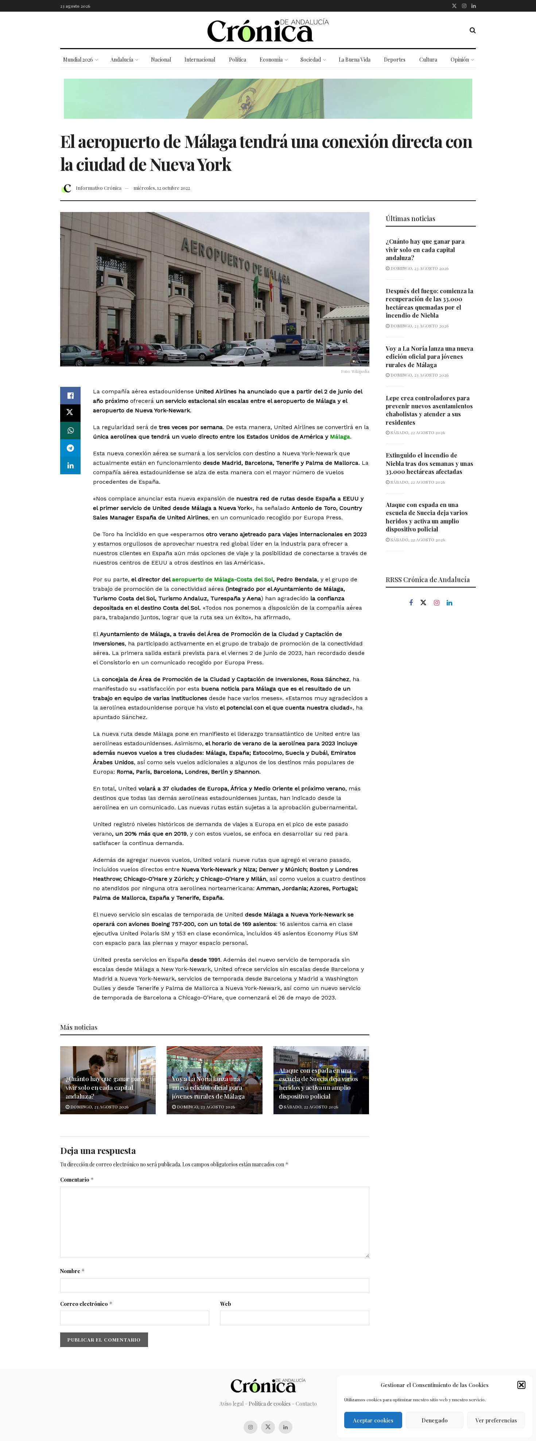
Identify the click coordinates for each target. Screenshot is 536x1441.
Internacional (200, 59)
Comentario (77, 1179)
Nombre (72, 1271)
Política (237, 59)
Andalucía (121, 59)
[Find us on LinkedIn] (473, 6)
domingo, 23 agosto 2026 (98, 1107)
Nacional (161, 59)
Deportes (394, 59)
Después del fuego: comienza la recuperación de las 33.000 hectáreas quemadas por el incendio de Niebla (429, 303)
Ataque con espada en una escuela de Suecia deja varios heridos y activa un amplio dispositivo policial (318, 1083)
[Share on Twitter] (70, 413)
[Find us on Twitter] (454, 6)
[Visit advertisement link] (268, 104)
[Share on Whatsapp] (70, 430)
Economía (271, 59)
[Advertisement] (431, 736)
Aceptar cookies (373, 1420)
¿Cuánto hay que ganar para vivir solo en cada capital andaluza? (105, 1087)
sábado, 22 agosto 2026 (310, 1107)
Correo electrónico (86, 1303)
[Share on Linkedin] (70, 465)
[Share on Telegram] (70, 448)
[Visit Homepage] (268, 30)
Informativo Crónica (98, 188)
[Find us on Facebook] (411, 603)
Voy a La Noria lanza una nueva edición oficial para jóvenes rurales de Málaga (208, 1087)
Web (225, 1303)
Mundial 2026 (78, 59)
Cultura (428, 59)
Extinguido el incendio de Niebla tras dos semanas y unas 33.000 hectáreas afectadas (429, 463)
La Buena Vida (354, 59)
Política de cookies (270, 1403)
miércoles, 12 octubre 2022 (161, 188)
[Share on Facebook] (70, 395)
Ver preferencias (496, 1420)
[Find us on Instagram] (464, 6)
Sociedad (310, 59)
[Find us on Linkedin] (449, 603)
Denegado (435, 1420)
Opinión (460, 59)
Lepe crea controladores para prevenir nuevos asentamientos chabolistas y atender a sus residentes (429, 410)
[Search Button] (473, 30)
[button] (521, 1385)
